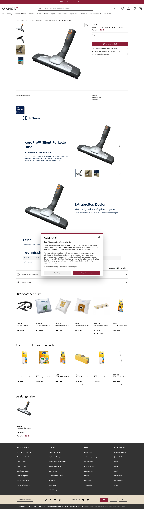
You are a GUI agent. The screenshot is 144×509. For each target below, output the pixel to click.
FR (113, 499)
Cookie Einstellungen (54, 506)
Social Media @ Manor (56, 476)
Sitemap (29, 506)
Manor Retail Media (23, 480)
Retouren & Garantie (23, 457)
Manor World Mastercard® (57, 461)
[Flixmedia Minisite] (72, 110)
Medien (116, 485)
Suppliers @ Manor (23, 471)
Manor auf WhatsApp (23, 485)
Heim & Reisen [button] (25, 20)
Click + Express (22, 466)
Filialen (116, 461)
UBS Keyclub (53, 471)
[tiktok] (60, 500)
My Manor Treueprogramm (57, 457)
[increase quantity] (102, 38)
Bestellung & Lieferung (24, 452)
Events (116, 466)
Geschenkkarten (88, 452)
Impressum (22, 506)
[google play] (88, 500)
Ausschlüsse (87, 480)
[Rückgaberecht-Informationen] (127, 54)
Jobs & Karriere (119, 457)
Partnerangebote (88, 466)
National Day (53, 490)
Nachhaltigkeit (118, 480)
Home (17, 20)
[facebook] (50, 500)
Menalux (94, 95)
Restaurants (118, 476)
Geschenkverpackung (90, 457)
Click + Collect (21, 461)
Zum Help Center (25, 499)
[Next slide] (121, 317)
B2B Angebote (88, 471)
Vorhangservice (88, 461)
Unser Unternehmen (120, 452)
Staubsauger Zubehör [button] (64, 20)
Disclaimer (65, 506)
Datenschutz (42, 506)
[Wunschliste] (86, 25)
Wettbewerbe (87, 485)
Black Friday (52, 485)
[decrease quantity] (94, 38)
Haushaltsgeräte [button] (37, 20)
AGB (35, 506)
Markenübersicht (75, 506)
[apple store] (83, 500)
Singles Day (52, 480)
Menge (94, 35)
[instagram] (46, 500)
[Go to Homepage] (10, 8)
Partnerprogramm (22, 476)
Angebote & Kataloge (55, 452)
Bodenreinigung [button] (50, 20)
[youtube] (55, 500)
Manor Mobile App (55, 466)
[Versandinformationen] (127, 49)
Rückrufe (86, 476)
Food (116, 471)
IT (123, 499)
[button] (4, 14)
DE (114, 8)
